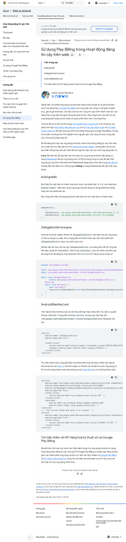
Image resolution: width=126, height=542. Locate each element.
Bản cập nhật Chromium (75, 513)
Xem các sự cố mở (43, 517)
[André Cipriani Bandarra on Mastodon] (59, 97)
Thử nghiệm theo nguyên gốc (85, 124)
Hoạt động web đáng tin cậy (67, 127)
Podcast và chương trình (75, 524)
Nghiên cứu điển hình (74, 517)
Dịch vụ (60, 366)
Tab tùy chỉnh (27, 16)
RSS (97, 526)
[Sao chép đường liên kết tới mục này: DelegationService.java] (73, 227)
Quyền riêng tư (53, 537)
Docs (6, 10)
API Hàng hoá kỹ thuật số (55, 458)
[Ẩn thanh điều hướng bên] (29, 537)
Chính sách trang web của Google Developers (57, 489)
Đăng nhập (118, 3)
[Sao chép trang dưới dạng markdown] (80, 55)
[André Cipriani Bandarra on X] (53, 97)
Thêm (40, 3)
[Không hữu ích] (116, 40)
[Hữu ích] (112, 40)
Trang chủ (44, 40)
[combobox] (72, 3)
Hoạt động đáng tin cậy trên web (50, 16)
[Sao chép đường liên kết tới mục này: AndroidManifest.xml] (71, 304)
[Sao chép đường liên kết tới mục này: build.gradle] (59, 177)
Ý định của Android (76, 16)
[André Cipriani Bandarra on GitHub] (56, 97)
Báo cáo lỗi (40, 513)
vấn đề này (112, 162)
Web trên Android (10, 16)
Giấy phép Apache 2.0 (85, 487)
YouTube (99, 517)
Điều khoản (40, 537)
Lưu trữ (68, 521)
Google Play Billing (67, 108)
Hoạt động (88, 370)
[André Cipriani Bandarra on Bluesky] (63, 97)
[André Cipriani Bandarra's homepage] (66, 97)
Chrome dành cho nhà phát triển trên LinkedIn (108, 522)
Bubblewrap (51, 159)
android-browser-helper (83, 147)
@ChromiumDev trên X (105, 513)
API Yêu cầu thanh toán (93, 127)
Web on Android (22, 10)
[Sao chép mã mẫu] (116, 204)
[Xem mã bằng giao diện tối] (112, 204)
